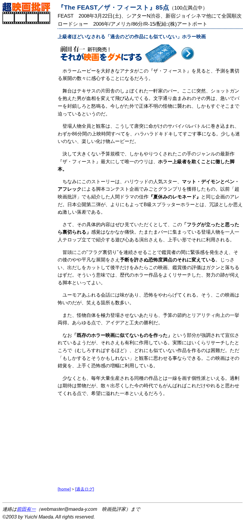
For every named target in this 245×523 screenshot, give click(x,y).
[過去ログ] (84, 489)
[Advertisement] (28, 113)
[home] (64, 489)
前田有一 (26, 509)
